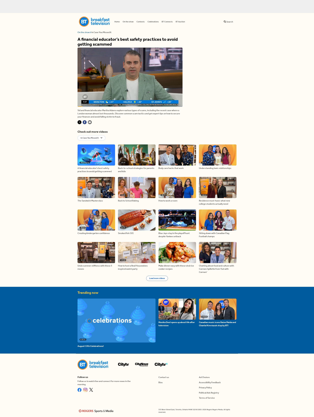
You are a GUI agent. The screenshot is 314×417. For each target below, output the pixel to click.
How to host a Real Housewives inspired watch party (133, 267)
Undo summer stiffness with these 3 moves (95, 267)
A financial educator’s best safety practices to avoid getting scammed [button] (95, 170)
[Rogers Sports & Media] (96, 411)
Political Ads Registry (209, 392)
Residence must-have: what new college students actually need (214, 202)
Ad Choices (204, 377)
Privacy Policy (205, 387)
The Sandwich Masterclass (90, 200)
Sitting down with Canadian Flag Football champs (214, 235)
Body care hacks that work (171, 168)
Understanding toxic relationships (215, 168)
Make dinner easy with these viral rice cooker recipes (176, 267)
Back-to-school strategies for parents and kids (136, 170)
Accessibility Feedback (210, 382)
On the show (84, 32)
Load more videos (157, 278)
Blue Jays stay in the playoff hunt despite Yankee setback (174, 235)
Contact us (163, 377)
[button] (96, 155)
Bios (160, 382)
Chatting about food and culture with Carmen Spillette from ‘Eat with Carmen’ (216, 268)
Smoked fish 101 (126, 233)
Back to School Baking (128, 200)
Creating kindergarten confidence (94, 233)
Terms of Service (207, 398)
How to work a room (167, 200)
